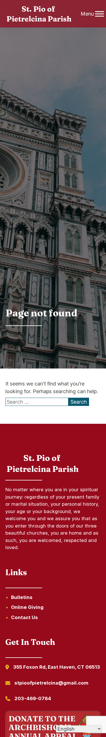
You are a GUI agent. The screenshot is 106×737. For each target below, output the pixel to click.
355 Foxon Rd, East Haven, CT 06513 (56, 667)
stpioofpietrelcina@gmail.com (51, 683)
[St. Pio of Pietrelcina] (39, 14)
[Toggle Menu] (99, 13)
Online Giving (27, 607)
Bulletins (22, 597)
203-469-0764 (32, 698)
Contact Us (24, 617)
